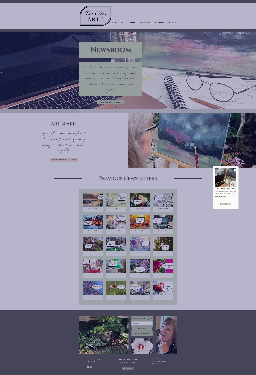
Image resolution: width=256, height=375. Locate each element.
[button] (235, 170)
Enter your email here (220, 196)
